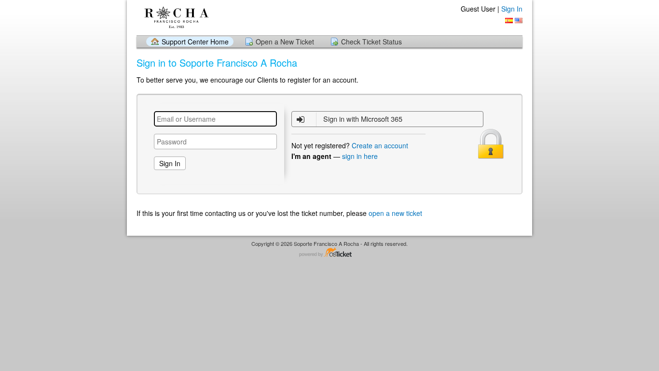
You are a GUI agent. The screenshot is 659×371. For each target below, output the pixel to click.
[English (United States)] (518, 20)
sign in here (360, 156)
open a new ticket (395, 213)
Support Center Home (195, 41)
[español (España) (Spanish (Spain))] (509, 20)
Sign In (511, 9)
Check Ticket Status (371, 41)
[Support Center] (176, 17)
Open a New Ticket (285, 41)
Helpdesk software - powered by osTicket (329, 252)
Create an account (380, 145)
